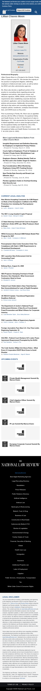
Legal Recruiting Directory (20, 481)
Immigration (20, 554)
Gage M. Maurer (25, 354)
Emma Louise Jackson (9, 300)
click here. (22, 678)
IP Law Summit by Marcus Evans (22, 424)
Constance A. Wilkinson (19, 238)
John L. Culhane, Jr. (20, 322)
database (17, 607)
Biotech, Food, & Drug (20, 511)
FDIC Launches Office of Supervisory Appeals (18, 320)
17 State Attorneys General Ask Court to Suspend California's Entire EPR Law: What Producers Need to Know (20, 224)
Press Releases (20, 489)
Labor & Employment (21, 569)
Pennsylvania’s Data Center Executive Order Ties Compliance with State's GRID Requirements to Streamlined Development (19, 246)
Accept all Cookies (9, 10)
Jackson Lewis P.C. (20, 50)
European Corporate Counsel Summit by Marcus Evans (25, 445)
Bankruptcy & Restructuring (20, 507)
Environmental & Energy (21, 532)
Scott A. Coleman (8, 322)
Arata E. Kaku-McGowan (18, 228)
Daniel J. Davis (7, 216)
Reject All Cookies (23, 10)
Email (21, 67)
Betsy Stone (6, 228)
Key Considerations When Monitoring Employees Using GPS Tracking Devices (17, 167)
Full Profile (20, 61)
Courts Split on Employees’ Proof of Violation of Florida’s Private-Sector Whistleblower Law (20, 152)
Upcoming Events (9, 359)
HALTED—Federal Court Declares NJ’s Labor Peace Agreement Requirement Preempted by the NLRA (20, 339)
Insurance (20, 560)
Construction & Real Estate (20, 520)
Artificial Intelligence (20, 498)
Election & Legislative (20, 528)
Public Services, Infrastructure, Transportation (20, 578)
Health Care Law (20, 550)
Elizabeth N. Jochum (9, 280)
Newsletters (20, 485)
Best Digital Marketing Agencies (20, 477)
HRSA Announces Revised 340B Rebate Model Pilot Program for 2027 (20, 235)
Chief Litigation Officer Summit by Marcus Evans (22, 401)
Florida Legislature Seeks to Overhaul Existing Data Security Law (20, 182)
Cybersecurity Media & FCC (20, 524)
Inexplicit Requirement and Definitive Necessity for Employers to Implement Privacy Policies (20, 145)
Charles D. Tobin (18, 332)
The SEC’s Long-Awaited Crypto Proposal (16, 214)
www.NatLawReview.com (29, 609)
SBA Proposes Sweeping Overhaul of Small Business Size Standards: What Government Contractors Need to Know (17, 276)
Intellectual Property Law (20, 565)
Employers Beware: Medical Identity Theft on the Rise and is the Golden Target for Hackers (19, 159)
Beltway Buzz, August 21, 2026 (12, 266)
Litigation (21, 573)
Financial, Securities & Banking (20, 541)
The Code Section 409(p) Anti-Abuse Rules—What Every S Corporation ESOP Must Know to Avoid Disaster (19, 350)
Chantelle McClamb (9, 250)
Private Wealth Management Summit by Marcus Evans (24, 379)
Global (20, 545)
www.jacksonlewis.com (20, 56)
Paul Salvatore (7, 342)
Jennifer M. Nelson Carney (11, 290)
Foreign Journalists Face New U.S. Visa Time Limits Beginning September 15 (20, 329)
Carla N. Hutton (19, 208)
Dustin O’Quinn (7, 332)
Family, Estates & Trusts (20, 537)
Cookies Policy (7, 6)
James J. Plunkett (8, 268)
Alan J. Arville (7, 238)
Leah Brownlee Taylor (9, 314)
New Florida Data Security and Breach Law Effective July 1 (18, 174)
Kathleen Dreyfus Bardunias (11, 354)
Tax (20, 582)
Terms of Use (14, 603)
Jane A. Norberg (8, 260)
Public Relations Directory (20, 494)
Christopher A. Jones (22, 250)
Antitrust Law (20, 502)
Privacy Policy (25, 603)
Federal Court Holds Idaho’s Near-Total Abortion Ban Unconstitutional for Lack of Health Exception (19, 287)
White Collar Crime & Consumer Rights (20, 586)
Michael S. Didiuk (18, 216)
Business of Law (20, 515)
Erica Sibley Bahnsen (23, 314)
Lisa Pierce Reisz (25, 290)
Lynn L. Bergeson (8, 208)
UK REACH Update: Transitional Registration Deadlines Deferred (17, 297)
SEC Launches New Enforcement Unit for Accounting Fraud (16, 257)
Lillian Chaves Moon (20, 43)
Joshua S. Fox (17, 342)
